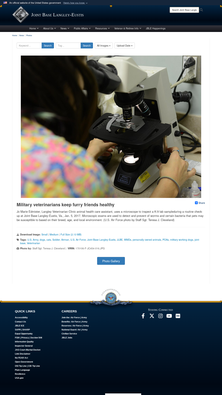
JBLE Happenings (155, 28)
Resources (101, 28)
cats (48, 239)
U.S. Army (32, 239)
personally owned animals (147, 239)
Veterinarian (33, 243)
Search (48, 45)
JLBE (120, 239)
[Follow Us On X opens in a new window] (151, 316)
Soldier (56, 239)
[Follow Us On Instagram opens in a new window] (160, 316)
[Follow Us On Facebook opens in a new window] (143, 316)
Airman (65, 239)
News (64, 28)
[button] (75, 3)
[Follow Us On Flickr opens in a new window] (177, 316)
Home (32, 28)
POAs (166, 239)
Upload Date (124, 45)
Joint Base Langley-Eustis (101, 239)
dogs (42, 239)
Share (201, 202)
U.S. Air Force (78, 239)
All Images (103, 45)
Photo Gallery (111, 261)
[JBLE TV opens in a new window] (169, 316)
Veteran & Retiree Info (126, 28)
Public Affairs (81, 28)
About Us (48, 28)
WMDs (127, 239)
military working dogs (181, 239)
